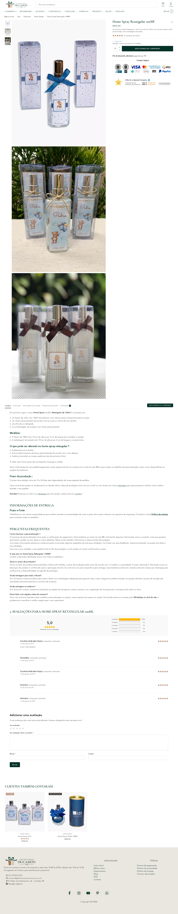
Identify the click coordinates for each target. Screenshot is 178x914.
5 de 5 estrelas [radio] (23, 728)
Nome (12, 754)
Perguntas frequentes (50, 406)
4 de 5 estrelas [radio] (20, 728)
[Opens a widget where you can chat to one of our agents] (139, 910)
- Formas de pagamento (146, 865)
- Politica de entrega (145, 871)
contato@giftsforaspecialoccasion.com (25, 878)
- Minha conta (99, 868)
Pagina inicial (9, 16)
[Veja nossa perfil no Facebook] (70, 894)
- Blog (95, 874)
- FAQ (95, 877)
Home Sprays (39, 16)
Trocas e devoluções (146, 874)
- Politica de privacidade (146, 868)
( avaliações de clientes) (132, 35)
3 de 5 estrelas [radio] (17, 728)
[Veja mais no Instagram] (79, 894)
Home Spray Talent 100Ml (67, 836)
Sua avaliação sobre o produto (22, 733)
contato (78, 494)
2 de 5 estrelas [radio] (14, 728)
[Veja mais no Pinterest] (98, 894)
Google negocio (15, 884)
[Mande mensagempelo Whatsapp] (107, 894)
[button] (168, 11)
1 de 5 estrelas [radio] (11, 728)
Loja (18, 16)
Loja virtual (98, 865)
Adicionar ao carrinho (147, 49)
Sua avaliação (15, 725)
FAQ (163, 6)
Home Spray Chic (24, 836)
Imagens (8, 406)
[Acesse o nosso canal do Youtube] (88, 894)
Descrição (17, 406)
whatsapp (122, 485)
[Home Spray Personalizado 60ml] (172, 22)
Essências (27, 16)
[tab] (8, 405)
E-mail (91, 754)
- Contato (97, 879)
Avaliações (65, 406)
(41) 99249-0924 (15, 875)
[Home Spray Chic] (25, 812)
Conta (171, 6)
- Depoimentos (99, 871)
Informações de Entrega (31, 406)
